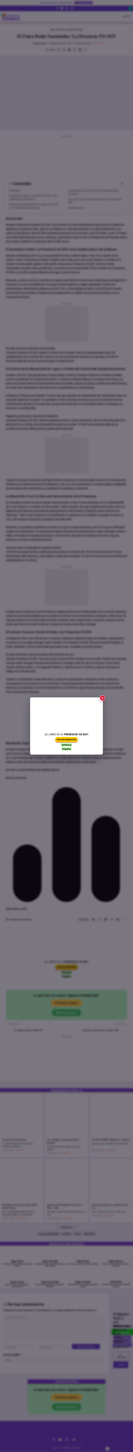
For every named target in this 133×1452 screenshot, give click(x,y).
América (66, 744)
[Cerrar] (102, 698)
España (66, 748)
